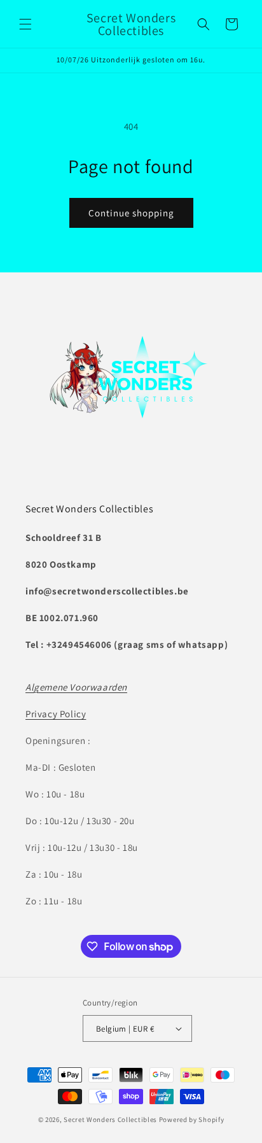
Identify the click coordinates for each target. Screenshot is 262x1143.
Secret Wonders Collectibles (110, 1119)
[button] (25, 24)
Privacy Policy (55, 714)
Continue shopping (131, 213)
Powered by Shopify (191, 1119)
